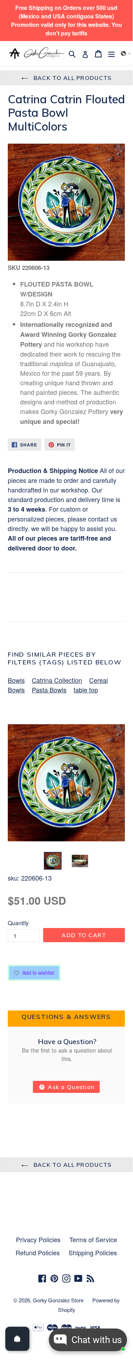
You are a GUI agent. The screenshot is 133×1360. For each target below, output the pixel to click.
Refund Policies (38, 1252)
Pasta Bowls (49, 689)
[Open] (17, 1339)
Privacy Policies (38, 1239)
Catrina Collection (57, 680)
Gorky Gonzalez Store (58, 1300)
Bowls (16, 680)
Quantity (18, 923)
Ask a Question (70, 1086)
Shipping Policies (93, 1252)
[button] (126, 53)
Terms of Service (93, 1239)
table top (86, 689)
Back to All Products (72, 77)
